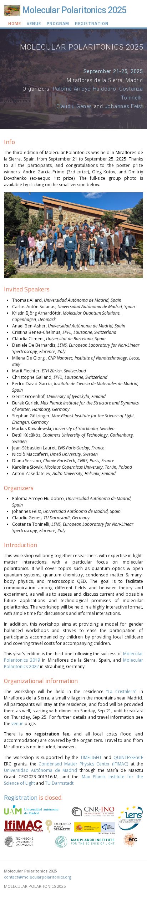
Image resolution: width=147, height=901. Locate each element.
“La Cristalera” (121, 691)
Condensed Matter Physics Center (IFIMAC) (83, 764)
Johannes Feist (124, 106)
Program (58, 23)
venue (17, 724)
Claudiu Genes (74, 106)
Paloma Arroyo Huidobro (84, 89)
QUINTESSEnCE (128, 757)
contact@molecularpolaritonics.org (37, 877)
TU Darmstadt (59, 783)
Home (14, 23)
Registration (91, 23)
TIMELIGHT (91, 757)
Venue (34, 23)
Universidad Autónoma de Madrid (40, 770)
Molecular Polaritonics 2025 (74, 10)
